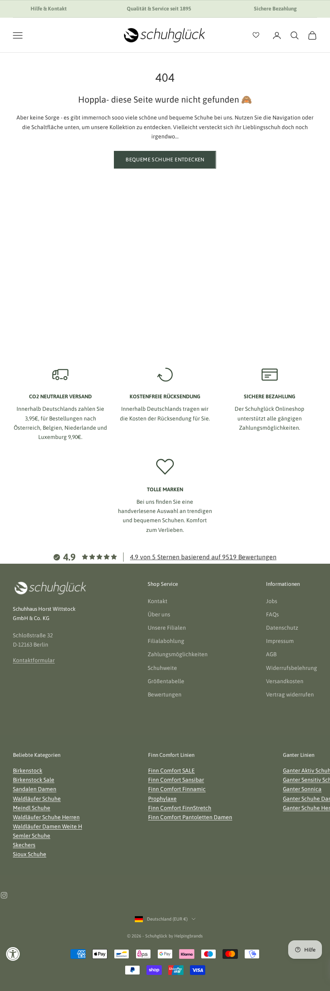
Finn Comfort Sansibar (176, 780)
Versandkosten (284, 681)
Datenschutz (282, 627)
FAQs (272, 614)
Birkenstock (27, 770)
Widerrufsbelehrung (291, 668)
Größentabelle (166, 681)
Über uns (159, 614)
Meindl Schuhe (31, 808)
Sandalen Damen (34, 789)
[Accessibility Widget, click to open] (13, 954)
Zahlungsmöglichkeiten (178, 654)
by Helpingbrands (186, 935)
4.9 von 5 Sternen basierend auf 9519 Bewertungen (203, 556)
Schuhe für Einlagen (273, 250)
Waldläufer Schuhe (37, 798)
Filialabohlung (166, 641)
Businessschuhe (165, 250)
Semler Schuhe (31, 835)
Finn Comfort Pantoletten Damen (190, 817)
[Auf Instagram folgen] (4, 895)
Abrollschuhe (273, 297)
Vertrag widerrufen (290, 694)
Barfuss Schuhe (273, 281)
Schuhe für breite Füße (272, 265)
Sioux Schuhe (29, 854)
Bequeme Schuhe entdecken (165, 160)
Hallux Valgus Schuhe (273, 312)
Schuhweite (162, 668)
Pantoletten (57, 312)
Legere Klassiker (165, 265)
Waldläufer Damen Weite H (47, 826)
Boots (165, 297)
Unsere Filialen (167, 627)
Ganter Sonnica (302, 789)
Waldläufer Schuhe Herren (46, 817)
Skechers (24, 845)
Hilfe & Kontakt (49, 9)
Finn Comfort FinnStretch (179, 808)
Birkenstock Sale (33, 780)
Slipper (57, 281)
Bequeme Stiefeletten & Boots (57, 265)
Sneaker (57, 250)
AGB (271, 654)
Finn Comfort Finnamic (177, 789)
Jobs (271, 601)
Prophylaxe (162, 798)
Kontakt (157, 601)
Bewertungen (165, 694)
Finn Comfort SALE (171, 770)
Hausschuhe (57, 297)
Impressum (280, 641)
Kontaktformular (34, 660)
